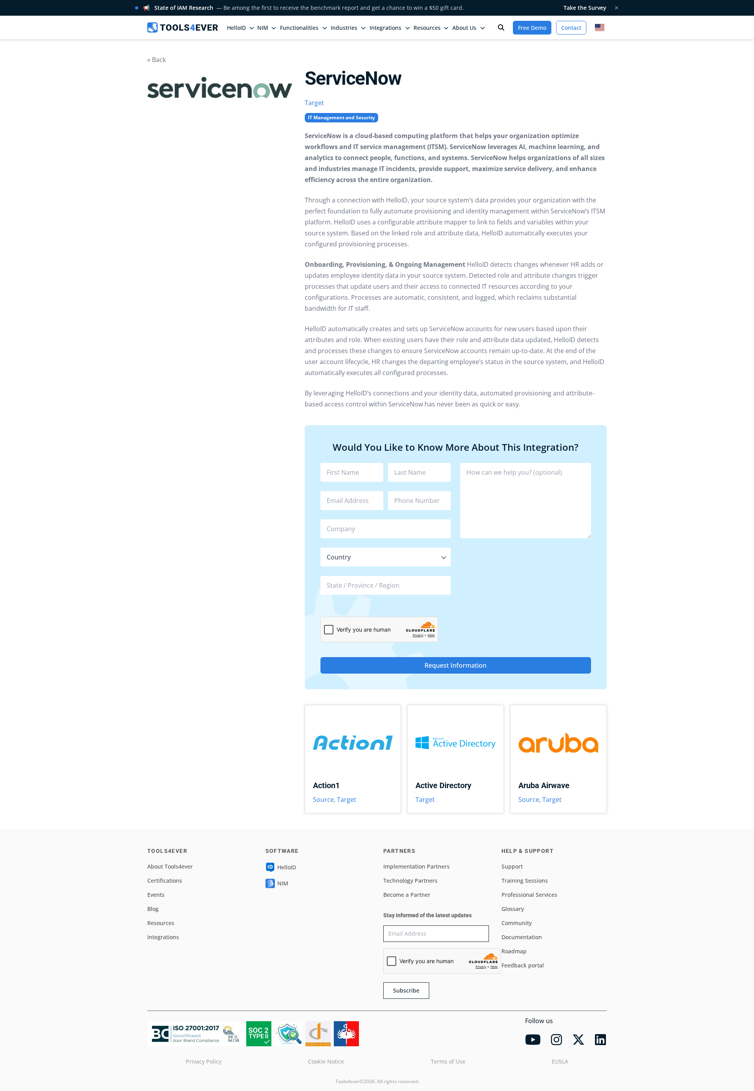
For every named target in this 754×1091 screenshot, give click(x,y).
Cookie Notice (326, 1061)
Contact (571, 27)
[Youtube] (533, 1039)
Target (314, 102)
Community (516, 923)
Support (512, 866)
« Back (156, 59)
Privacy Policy (203, 1061)
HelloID (286, 867)
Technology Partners (410, 880)
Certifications (164, 880)
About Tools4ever (170, 866)
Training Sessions (524, 880)
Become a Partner (406, 894)
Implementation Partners (416, 866)
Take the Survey (585, 7)
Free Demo (532, 27)
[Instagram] (556, 1039)
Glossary (512, 909)
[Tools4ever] (182, 27)
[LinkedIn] (600, 1039)
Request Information (456, 665)
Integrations (163, 937)
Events (156, 894)
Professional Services (529, 894)
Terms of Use (448, 1061)
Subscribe (406, 990)
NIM (262, 27)
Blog (153, 909)
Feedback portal (522, 965)
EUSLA (560, 1061)
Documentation (521, 937)
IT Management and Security (341, 117)
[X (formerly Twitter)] (578, 1039)
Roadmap (514, 951)
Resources (160, 923)
